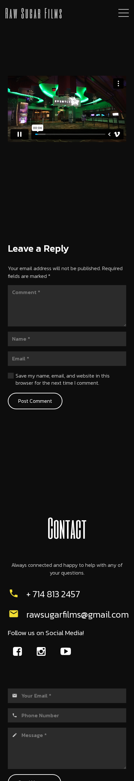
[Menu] (123, 13)
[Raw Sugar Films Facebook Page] (19, 651)
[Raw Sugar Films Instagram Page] (43, 651)
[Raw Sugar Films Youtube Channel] (66, 651)
